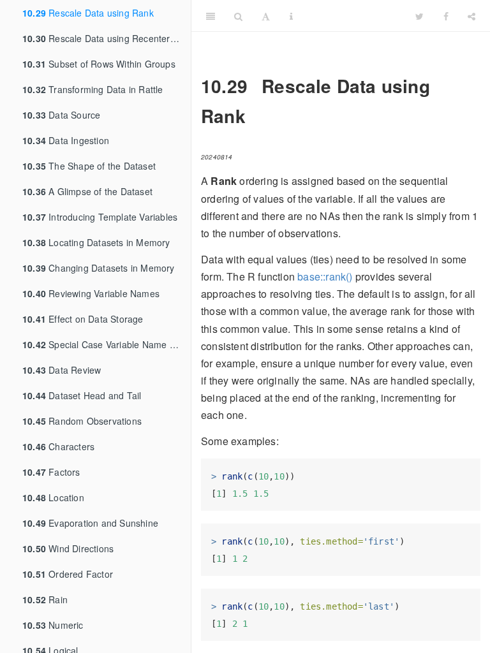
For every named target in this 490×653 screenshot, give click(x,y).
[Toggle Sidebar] (211, 16)
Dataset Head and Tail (81, 395)
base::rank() (324, 276)
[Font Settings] (265, 16)
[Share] (471, 16)
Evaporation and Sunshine (90, 523)
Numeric (53, 625)
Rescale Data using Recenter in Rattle (106, 38)
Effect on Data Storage (83, 318)
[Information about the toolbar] (291, 16)
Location (53, 497)
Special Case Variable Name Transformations (106, 344)
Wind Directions (68, 548)
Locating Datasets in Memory (96, 242)
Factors (51, 472)
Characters (58, 446)
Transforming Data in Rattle (92, 89)
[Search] (238, 16)
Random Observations (82, 421)
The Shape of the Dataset (89, 165)
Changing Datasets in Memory (98, 267)
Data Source (61, 114)
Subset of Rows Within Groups (98, 63)
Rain (45, 599)
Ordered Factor (67, 574)
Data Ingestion (65, 140)
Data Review (61, 369)
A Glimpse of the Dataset (87, 191)
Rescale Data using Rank (88, 12)
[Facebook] (446, 16)
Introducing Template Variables (99, 216)
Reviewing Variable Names (91, 293)
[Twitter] (419, 16)
